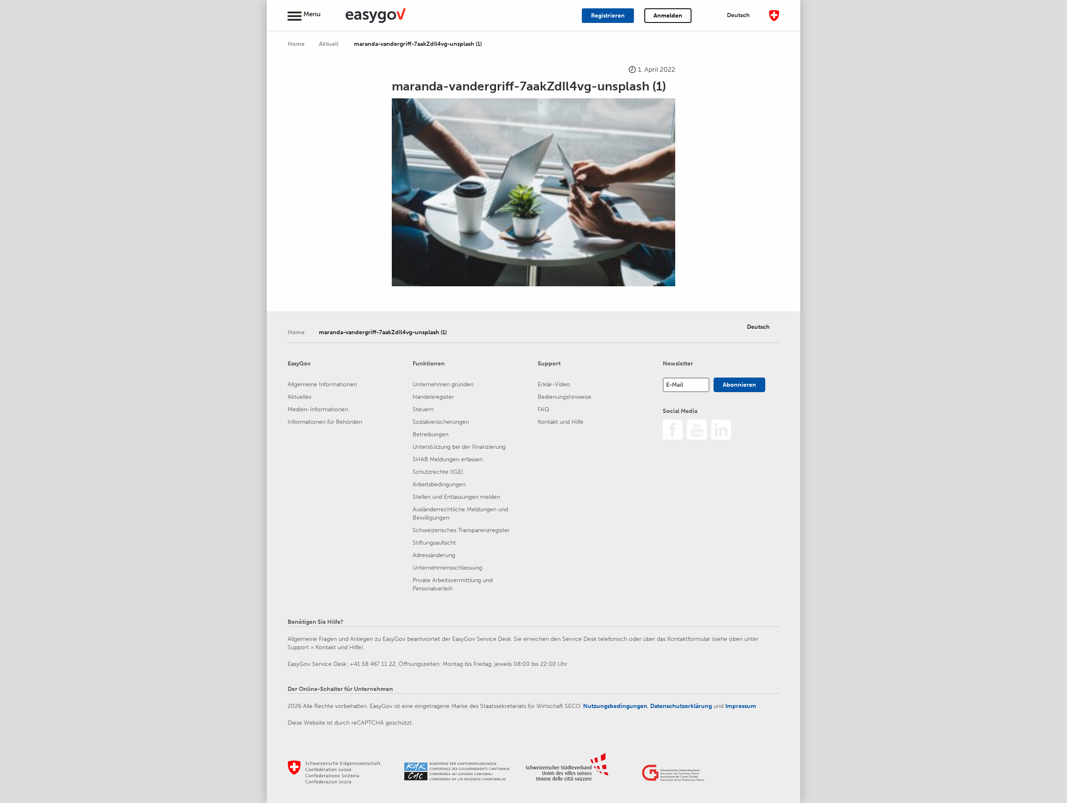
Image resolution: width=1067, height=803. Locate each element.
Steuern (423, 409)
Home (296, 44)
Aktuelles (299, 396)
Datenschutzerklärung (681, 706)
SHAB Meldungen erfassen (448, 459)
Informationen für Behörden (325, 421)
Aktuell (329, 44)
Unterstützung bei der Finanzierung (459, 446)
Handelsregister (433, 396)
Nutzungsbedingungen (615, 706)
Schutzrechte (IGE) (438, 471)
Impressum (740, 706)
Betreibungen (430, 434)
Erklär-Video (554, 384)
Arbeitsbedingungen (439, 484)
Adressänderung (434, 555)
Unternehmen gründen (443, 384)
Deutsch (738, 15)
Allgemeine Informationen (322, 384)
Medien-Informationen (318, 409)
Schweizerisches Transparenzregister (461, 530)
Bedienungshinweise (564, 396)
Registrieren (608, 15)
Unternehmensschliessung (447, 567)
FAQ (543, 409)
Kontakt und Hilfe (561, 421)
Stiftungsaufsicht (434, 542)
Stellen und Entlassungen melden (456, 496)
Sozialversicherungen (441, 421)
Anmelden (668, 15)
